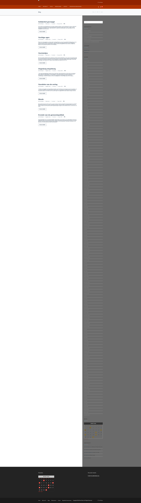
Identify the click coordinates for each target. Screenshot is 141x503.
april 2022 (85, 204)
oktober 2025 (86, 88)
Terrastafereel (86, 33)
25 (48, 487)
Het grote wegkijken (87, 30)
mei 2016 (85, 401)
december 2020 (87, 249)
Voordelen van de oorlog (47, 84)
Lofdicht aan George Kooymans (96, 446)
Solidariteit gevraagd (46, 22)
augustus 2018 (86, 326)
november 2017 (87, 351)
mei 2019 (85, 301)
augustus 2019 (86, 293)
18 (48, 485)
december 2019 (87, 282)
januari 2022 (86, 213)
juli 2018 (85, 329)
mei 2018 (85, 334)
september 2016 (87, 390)
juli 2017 (85, 362)
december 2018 (87, 315)
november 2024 (87, 119)
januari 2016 (86, 412)
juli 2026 (85, 63)
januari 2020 (86, 279)
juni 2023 (85, 166)
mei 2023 (85, 168)
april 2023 (85, 171)
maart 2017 (86, 373)
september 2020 (87, 257)
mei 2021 (85, 235)
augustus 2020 (86, 260)
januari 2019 (86, 312)
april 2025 (85, 105)
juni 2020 (85, 265)
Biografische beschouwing (76, 6)
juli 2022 (85, 196)
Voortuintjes (43, 53)
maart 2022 (86, 207)
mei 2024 (85, 135)
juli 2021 (85, 229)
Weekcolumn (47, 23)
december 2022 (87, 182)
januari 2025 (86, 113)
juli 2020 (85, 262)
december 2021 (87, 215)
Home (39, 6)
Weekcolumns (58, 6)
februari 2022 (86, 210)
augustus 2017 (86, 359)
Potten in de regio (96, 452)
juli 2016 (85, 395)
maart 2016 (86, 406)
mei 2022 (85, 202)
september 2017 (87, 356)
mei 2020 (85, 268)
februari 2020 (86, 276)
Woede (41, 99)
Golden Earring (92, 455)
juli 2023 (85, 163)
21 (85, 434)
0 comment (53, 23)
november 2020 (87, 251)
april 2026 (85, 72)
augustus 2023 (86, 160)
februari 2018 (86, 343)
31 (93, 437)
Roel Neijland (41, 23)
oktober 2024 (86, 121)
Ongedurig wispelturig (47, 69)
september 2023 (87, 157)
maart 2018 (86, 340)
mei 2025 (85, 102)
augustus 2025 (86, 94)
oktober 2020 (86, 254)
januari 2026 (86, 80)
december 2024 (87, 116)
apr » (87, 438)
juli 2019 (85, 296)
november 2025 (87, 85)
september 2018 (87, 323)
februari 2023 (86, 177)
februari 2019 (86, 309)
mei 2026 (85, 69)
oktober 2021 (86, 221)
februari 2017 (86, 376)
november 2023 (87, 152)
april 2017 (85, 370)
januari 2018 (86, 345)
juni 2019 (85, 298)
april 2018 (85, 337)
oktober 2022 (86, 188)
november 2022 (87, 185)
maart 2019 (86, 307)
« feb (85, 438)
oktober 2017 (86, 354)
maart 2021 (86, 240)
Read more (42, 31)
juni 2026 (85, 66)
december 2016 (87, 381)
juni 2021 (85, 232)
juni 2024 (85, 132)
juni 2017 (85, 365)
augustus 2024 (86, 127)
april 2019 (85, 304)
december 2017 (87, 348)
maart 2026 (86, 74)
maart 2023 (86, 174)
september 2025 (87, 91)
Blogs (51, 6)
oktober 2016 (86, 387)
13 (52, 482)
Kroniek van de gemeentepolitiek (51, 115)
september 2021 (87, 224)
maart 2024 (86, 141)
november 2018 (87, 318)
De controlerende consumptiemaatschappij (91, 41)
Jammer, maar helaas (88, 36)
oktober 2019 (86, 287)
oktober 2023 (86, 155)
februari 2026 (86, 77)
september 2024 (87, 124)
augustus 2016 (86, 392)
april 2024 (85, 138)
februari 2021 (86, 243)
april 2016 (85, 403)
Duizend (89, 457)
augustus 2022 (86, 193)
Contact (65, 6)
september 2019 (87, 290)
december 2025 (87, 83)
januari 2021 (86, 246)
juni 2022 (85, 199)
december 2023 (87, 149)
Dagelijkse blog (47, 39)
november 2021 (87, 218)
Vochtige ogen (43, 37)
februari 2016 (86, 409)
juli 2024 (85, 130)
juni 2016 (85, 398)
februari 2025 (86, 110)
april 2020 (85, 271)
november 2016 (87, 384)
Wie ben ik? (45, 6)
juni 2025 (85, 99)
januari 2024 (86, 146)
